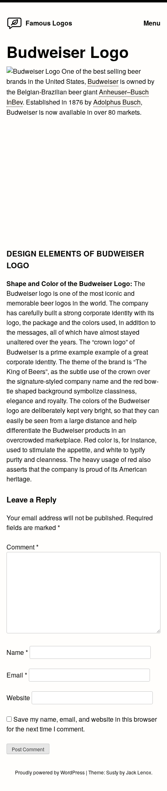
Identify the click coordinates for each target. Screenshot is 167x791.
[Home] (14, 28)
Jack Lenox (138, 772)
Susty (112, 772)
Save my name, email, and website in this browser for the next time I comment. (81, 723)
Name (17, 652)
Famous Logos (49, 23)
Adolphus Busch (117, 102)
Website (18, 697)
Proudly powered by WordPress (50, 772)
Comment (22, 547)
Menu (152, 23)
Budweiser (103, 81)
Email (16, 675)
